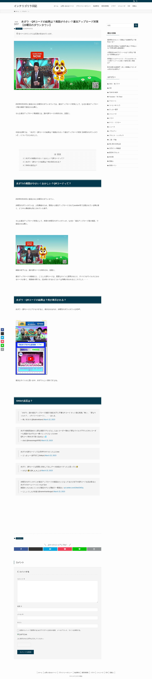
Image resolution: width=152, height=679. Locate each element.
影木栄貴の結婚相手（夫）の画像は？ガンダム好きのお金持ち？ (121, 68)
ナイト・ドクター (115, 122)
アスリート (112, 101)
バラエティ (19, 28)
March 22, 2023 (49, 419)
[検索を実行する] (136, 25)
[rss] (134, 1)
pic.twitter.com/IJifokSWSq (73, 488)
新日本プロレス (114, 152)
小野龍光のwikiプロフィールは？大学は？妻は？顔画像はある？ (121, 53)
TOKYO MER (113, 92)
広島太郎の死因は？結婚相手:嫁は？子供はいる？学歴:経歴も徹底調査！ (122, 47)
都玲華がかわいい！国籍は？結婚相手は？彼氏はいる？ (121, 41)
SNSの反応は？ (31, 165)
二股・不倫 (112, 140)
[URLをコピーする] (94, 549)
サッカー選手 (113, 109)
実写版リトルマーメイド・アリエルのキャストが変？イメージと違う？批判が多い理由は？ (121, 61)
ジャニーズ (112, 114)
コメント (21, 579)
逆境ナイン (112, 165)
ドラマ (111, 118)
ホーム (40, 672)
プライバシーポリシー (65, 672)
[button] (21, 549)
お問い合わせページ (50, 672)
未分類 (111, 157)
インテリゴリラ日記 (25, 6)
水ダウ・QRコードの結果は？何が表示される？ (43, 162)
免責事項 (77, 672)
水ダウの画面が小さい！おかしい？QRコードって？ (45, 158)
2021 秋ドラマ (114, 84)
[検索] (136, 1)
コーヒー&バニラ (114, 105)
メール (20, 614)
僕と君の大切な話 (115, 144)
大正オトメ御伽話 (115, 148)
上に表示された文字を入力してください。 (31, 638)
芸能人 (111, 161)
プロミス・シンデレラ (116, 135)
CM (110, 88)
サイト (19, 622)
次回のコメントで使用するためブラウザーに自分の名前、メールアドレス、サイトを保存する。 (50, 630)
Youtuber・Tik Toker (115, 97)
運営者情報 (85, 672)
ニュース (112, 127)
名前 (19, 606)
